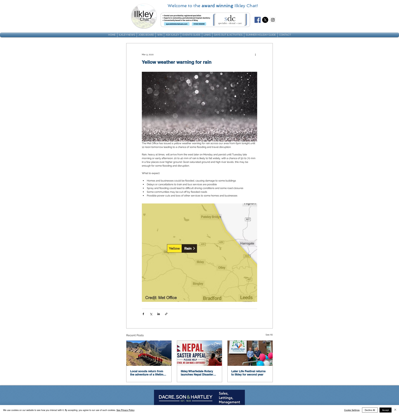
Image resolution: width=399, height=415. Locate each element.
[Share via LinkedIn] (158, 313)
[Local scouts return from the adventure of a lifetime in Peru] (148, 353)
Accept (385, 410)
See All (269, 334)
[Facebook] (258, 20)
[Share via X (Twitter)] (150, 313)
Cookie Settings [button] (352, 410)
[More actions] (255, 54)
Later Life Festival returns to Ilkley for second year (248, 373)
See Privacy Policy (125, 410)
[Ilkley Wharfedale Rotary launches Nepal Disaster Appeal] (199, 353)
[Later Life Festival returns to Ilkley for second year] (250, 353)
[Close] (395, 410)
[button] (127, 35)
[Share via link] (166, 313)
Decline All (370, 410)
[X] (265, 20)
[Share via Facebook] (143, 313)
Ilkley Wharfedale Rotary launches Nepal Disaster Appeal (197, 373)
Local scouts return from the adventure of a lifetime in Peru (147, 373)
